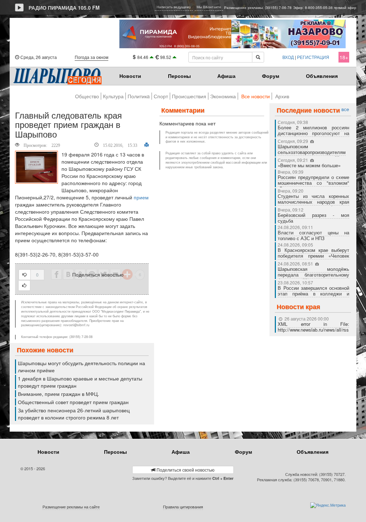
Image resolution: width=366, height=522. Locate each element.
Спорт (161, 96)
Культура (113, 96)
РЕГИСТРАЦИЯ (313, 57)
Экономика (223, 96)
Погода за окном (91, 57)
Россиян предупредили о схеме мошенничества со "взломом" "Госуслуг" (313, 183)
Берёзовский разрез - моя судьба (313, 218)
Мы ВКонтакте (209, 6)
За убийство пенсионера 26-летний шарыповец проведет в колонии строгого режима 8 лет (74, 414)
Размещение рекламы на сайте (71, 506)
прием (141, 197)
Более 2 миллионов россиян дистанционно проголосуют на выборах (313, 133)
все (345, 109)
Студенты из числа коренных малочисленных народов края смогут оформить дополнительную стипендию (313, 205)
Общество (87, 96)
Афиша (226, 75)
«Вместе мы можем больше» (310, 165)
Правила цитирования (183, 506)
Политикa (139, 96)
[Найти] (258, 57)
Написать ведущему (174, 6)
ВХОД (288, 57)
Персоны (179, 75)
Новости (130, 75)
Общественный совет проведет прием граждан (73, 402)
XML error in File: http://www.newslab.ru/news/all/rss (313, 326)
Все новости (255, 96)
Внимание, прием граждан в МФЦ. (58, 393)
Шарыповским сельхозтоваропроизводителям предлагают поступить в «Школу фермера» (313, 155)
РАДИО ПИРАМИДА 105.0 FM (64, 7)
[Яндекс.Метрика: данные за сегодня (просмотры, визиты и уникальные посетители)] (328, 505)
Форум (270, 75)
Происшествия (189, 96)
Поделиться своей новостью (184, 470)
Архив (282, 96)
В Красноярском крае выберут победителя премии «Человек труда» (313, 256)
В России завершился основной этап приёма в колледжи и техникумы (313, 293)
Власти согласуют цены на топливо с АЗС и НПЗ (313, 235)
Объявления (322, 75)
